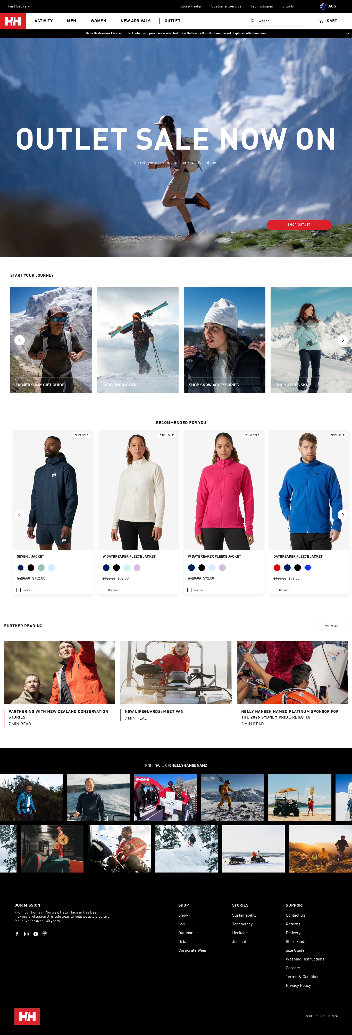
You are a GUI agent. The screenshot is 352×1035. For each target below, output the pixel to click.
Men (71, 21)
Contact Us (295, 916)
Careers (293, 968)
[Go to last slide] (19, 340)
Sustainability (244, 916)
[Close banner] (348, 33)
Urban (184, 942)
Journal (239, 942)
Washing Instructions (305, 959)
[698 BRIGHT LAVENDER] (137, 567)
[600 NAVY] (106, 567)
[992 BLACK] (31, 567)
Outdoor (185, 933)
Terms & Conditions (304, 977)
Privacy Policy (298, 986)
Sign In (288, 6)
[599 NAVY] (287, 567)
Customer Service (226, 6)
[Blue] (308, 567)
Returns (293, 924)
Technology (242, 924)
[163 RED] (277, 567)
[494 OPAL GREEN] (41, 567)
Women (98, 21)
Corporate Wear (192, 951)
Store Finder (191, 6)
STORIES (240, 905)
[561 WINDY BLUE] (51, 567)
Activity (44, 21)
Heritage (240, 933)
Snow (183, 916)
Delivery (293, 933)
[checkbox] (24, 590)
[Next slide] (343, 340)
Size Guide (295, 951)
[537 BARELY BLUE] (126, 567)
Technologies (262, 6)
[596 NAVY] (20, 567)
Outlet (172, 21)
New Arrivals (135, 21)
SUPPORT (295, 905)
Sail (181, 924)
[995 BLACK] (297, 567)
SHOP (183, 905)
